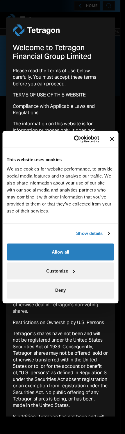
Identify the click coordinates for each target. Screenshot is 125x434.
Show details (89, 233)
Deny (60, 289)
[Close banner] (112, 139)
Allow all (60, 251)
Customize (57, 270)
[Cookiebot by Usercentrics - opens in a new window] (75, 139)
